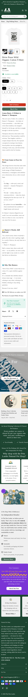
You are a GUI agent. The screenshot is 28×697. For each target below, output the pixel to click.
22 (21, 92)
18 (9, 92)
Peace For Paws (11, 62)
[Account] (23, 10)
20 (15, 92)
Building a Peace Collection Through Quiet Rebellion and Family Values (9, 413)
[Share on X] (13, 311)
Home (3, 21)
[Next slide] (26, 389)
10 (9, 88)
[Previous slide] (21, 389)
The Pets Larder (10, 694)
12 (14, 88)
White (5, 81)
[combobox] (14, 16)
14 (19, 88)
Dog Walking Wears (12, 21)
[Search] (25, 16)
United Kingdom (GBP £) (10, 677)
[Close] (24, 300)
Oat (12, 81)
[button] (2, 3)
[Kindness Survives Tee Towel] (25, 384)
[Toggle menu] (2, 10)
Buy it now (14, 109)
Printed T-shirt (11, 65)
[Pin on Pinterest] (17, 311)
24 (5, 96)
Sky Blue (20, 81)
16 (4, 92)
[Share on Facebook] (9, 311)
